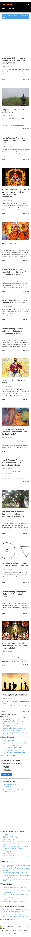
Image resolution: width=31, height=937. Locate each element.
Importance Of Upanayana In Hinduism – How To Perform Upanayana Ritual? (13, 60)
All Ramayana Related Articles (10, 881)
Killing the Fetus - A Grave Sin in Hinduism (14, 901)
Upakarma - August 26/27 (9, 836)
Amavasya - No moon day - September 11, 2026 (14, 728)
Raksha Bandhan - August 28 (10, 838)
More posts (26, 717)
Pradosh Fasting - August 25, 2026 (11, 720)
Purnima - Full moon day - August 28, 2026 (13, 721)
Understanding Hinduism (9, 740)
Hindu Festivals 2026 (8, 855)
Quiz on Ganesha (7, 786)
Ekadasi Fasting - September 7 (10, 727)
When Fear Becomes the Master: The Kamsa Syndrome (17, 915)
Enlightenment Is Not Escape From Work (13, 911)
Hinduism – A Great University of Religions (14, 752)
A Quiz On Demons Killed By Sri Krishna (13, 790)
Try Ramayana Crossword (9, 791)
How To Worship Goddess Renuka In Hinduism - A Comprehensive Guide (12, 462)
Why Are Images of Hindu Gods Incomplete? (14, 913)
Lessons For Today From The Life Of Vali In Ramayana (16, 879)
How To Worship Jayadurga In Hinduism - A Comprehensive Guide (14, 594)
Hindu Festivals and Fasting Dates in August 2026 (15, 732)
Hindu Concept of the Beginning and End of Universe (16, 742)
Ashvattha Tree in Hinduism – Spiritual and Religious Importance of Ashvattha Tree (14, 514)
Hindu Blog (7, 4)
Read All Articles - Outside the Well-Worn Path (15, 916)
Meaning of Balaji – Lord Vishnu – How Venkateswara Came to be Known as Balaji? (15, 645)
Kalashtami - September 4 (9, 725)
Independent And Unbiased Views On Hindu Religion (16, 744)
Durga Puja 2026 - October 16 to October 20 (14, 850)
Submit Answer (6, 774)
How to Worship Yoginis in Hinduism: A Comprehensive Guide (13, 140)
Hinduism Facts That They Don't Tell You (13, 750)
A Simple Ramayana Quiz (9, 784)
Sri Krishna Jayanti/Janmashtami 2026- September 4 (16, 841)
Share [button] (3, 80)
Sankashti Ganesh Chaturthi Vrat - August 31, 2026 (15, 723)
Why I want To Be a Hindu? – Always (12, 747)
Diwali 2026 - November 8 (9, 852)
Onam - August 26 (7, 834)
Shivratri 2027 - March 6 (9, 853)
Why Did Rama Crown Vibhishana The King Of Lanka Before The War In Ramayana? (16, 866)
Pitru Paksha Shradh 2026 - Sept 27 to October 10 (15, 846)
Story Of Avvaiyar (9, 244)
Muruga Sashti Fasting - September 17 (12, 730)
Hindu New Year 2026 (8, 839)
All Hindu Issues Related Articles (11, 903)
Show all (25, 15)
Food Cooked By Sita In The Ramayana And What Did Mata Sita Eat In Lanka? (14, 432)
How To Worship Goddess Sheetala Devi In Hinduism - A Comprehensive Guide (14, 272)
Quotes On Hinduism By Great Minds (12, 745)
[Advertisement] (15, 37)
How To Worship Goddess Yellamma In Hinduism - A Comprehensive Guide (12, 331)
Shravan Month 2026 (8, 734)
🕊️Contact (11, 8)
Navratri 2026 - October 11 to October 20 (13, 848)
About (3, 8)
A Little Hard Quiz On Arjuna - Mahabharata (14, 788)
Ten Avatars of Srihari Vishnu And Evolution (14, 749)
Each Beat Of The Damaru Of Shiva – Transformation (16, 909)
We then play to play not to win (14, 695)
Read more (26, 79)
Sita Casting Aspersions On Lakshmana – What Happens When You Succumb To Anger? (15, 873)
